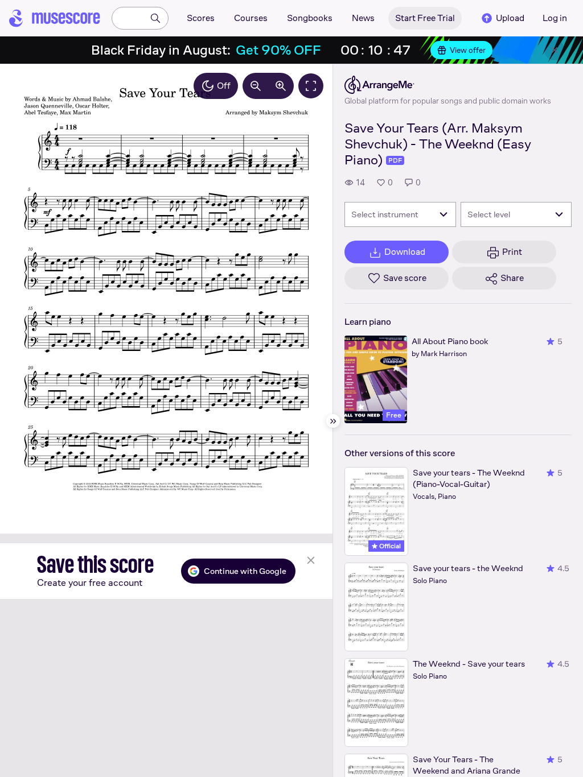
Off (224, 85)
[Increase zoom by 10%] (280, 85)
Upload (510, 18)
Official (389, 546)
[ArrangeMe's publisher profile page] (447, 85)
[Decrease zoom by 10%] (255, 85)
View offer (468, 50)
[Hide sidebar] (333, 421)
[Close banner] (554, 50)
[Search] (155, 18)
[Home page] (54, 18)
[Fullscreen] (310, 85)
